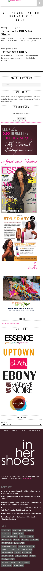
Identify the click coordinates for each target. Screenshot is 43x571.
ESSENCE (17, 553)
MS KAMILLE (27, 478)
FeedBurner (26, 121)
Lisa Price (25, 540)
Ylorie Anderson (7, 553)
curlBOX (32, 556)
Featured (5, 549)
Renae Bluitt (6, 530)
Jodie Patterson (18, 533)
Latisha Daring (19, 543)
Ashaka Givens (6, 540)
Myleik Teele (31, 546)
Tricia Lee (23, 537)
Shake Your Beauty (8, 559)
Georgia (30, 537)
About (5, 430)
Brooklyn (16, 540)
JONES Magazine (27, 549)
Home (23, 430)
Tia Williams (34, 540)
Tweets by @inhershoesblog (10, 323)
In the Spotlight (34, 430)
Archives (4, 422)
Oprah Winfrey (6, 565)
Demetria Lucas (7, 543)
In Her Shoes (6, 533)
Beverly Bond (26, 553)
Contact (14, 430)
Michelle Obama (19, 565)
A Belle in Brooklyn (21, 556)
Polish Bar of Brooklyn (9, 537)
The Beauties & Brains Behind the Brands (15, 562)
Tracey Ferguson (7, 556)
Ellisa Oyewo (17, 530)
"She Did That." (15, 549)
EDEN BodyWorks (28, 530)
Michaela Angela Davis (9, 546)
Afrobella (22, 546)
